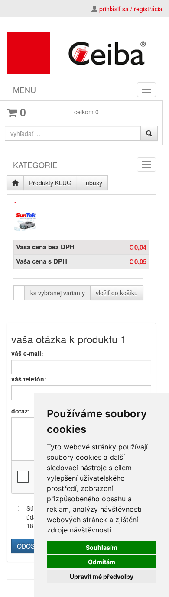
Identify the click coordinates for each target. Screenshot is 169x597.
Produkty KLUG (50, 182)
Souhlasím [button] (101, 547)
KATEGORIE (35, 164)
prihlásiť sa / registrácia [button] (130, 8)
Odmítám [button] (101, 561)
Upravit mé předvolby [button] (101, 576)
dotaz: (20, 411)
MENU (24, 89)
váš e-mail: (27, 353)
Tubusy (92, 182)
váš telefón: (28, 378)
